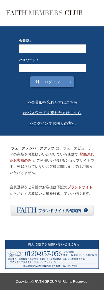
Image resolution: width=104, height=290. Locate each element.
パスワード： (29, 60)
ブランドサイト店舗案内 (59, 210)
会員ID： (25, 40)
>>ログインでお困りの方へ (52, 123)
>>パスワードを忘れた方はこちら (52, 113)
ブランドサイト (80, 187)
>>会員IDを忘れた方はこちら (52, 102)
